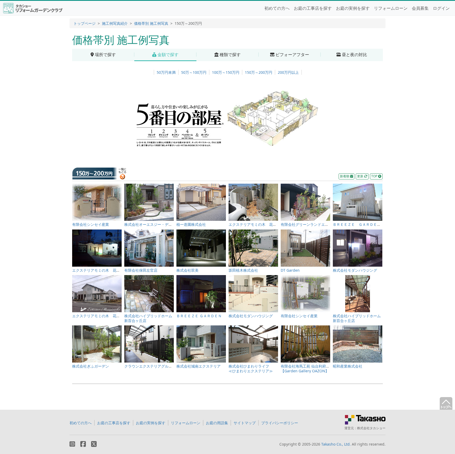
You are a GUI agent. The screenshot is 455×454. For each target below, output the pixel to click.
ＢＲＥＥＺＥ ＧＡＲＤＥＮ (199, 315)
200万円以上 (288, 72)
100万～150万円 (225, 72)
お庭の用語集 (217, 422)
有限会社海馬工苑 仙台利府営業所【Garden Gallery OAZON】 (309, 368)
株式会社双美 (187, 270)
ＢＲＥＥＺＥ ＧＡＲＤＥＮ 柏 (360, 224)
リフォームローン (391, 8)
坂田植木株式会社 (243, 270)
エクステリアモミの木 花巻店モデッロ (262, 224)
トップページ (84, 23)
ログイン (441, 8)
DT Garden (290, 270)
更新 (360, 176)
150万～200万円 (258, 72)
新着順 (345, 176)
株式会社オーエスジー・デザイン (152, 224)
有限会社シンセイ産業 (90, 224)
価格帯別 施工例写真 (151, 23)
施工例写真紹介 (115, 23)
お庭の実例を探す (353, 8)
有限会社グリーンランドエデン (306, 224)
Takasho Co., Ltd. (336, 444)
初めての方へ (277, 8)
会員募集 (420, 8)
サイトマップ (245, 422)
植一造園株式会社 (191, 224)
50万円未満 (166, 72)
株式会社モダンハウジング (355, 270)
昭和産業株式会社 (347, 366)
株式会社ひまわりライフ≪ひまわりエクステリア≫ (251, 368)
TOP (374, 176)
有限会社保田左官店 (140, 270)
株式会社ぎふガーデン (90, 366)
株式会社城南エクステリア (198, 366)
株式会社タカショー (371, 428)
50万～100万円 (193, 72)
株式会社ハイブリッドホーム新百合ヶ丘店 (148, 318)
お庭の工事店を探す (313, 8)
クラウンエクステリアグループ (150, 366)
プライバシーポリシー (279, 422)
